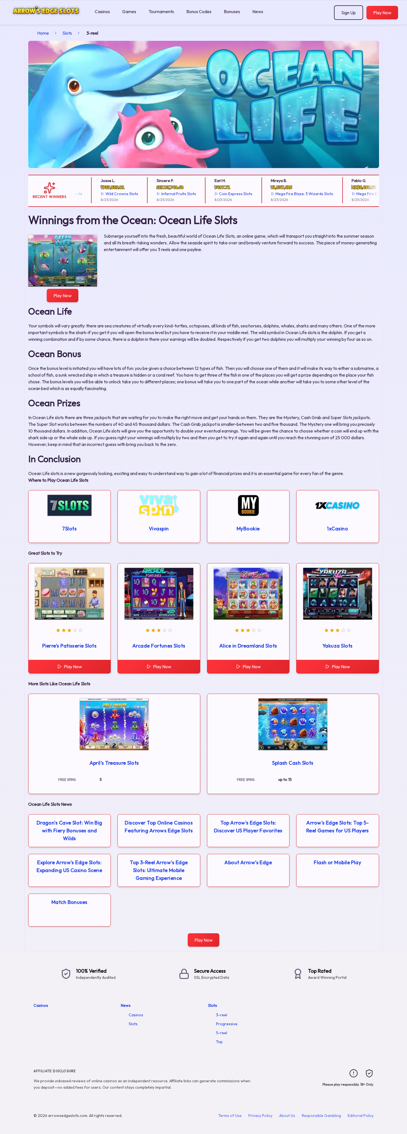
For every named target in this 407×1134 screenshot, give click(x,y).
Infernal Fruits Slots (165, 193)
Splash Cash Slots (293, 763)
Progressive (226, 1023)
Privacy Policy (260, 1115)
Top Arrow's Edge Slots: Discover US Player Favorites (248, 826)
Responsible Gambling (321, 1115)
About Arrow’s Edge (248, 862)
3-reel (221, 1014)
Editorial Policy (361, 1115)
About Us (287, 1115)
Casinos (102, 11)
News (257, 11)
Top (219, 1041)
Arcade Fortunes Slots (158, 645)
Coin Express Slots (222, 193)
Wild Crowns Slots (108, 193)
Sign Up (348, 12)
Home (43, 33)
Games (129, 11)
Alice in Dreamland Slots (248, 645)
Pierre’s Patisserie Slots (69, 645)
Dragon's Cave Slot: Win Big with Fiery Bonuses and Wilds (69, 830)
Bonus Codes (198, 11)
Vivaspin (159, 528)
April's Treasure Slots (114, 763)
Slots (67, 33)
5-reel (221, 1032)
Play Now (382, 12)
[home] (46, 20)
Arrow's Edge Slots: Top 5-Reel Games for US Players (337, 826)
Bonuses (232, 11)
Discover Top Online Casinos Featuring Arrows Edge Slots (159, 826)
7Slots (69, 528)
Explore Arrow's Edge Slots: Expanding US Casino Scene (69, 866)
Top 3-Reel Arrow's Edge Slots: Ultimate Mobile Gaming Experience (159, 870)
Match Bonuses (69, 902)
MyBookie (248, 528)
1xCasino (337, 528)
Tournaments (161, 11)
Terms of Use (230, 1115)
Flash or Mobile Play (337, 862)
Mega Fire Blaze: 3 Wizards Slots (291, 193)
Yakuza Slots (337, 645)
